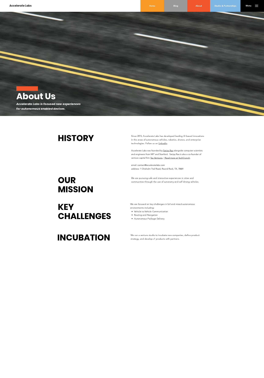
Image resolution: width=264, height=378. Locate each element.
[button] (248, 6)
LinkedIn (163, 143)
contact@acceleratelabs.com (151, 165)
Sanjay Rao (168, 150)
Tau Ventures (156, 157)
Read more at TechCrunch (177, 157)
